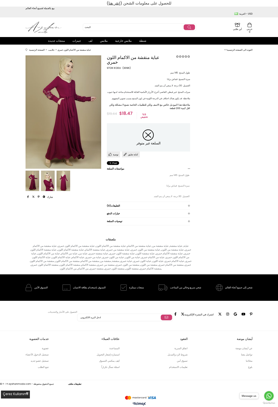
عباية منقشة (176, 246)
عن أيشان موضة (243, 348)
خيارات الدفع (113, 213)
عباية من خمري (93, 257)
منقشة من (105, 261)
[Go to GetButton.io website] (269, 403)
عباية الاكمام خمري (174, 261)
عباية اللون (158, 261)
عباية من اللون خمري (113, 257)
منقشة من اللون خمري (127, 265)
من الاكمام (83, 268)
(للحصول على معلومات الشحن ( (139, 3)
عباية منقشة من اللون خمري (145, 249)
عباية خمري (126, 261)
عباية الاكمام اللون (61, 257)
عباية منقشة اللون (145, 253)
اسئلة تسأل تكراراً (110, 367)
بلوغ (250, 367)
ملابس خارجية (123, 41)
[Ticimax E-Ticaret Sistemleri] (139, 404)
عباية (186, 246)
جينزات (76, 41)
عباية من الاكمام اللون (48, 253)
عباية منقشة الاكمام (95, 249)
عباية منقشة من (160, 246)
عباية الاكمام (78, 257)
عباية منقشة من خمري (118, 249)
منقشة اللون (132, 268)
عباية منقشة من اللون (172, 249)
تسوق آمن (182, 361)
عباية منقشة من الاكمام (139, 246)
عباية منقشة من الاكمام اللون (111, 246)
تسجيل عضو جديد (40, 361)
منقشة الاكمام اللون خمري (44, 265)
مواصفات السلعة (115, 168)
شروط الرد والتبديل (178, 354)
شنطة (142, 41)
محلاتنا (249, 361)
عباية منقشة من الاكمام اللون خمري (76, 246)
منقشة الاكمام (88, 265)
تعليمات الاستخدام (178, 367)
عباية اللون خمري (142, 261)
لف (90, 41)
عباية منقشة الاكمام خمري (169, 253)
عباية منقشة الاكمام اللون (71, 249)
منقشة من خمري (106, 265)
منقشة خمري (96, 268)
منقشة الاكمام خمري (150, 268)
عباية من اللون (132, 257)
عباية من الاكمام (69, 253)
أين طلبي (237, 28)
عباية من (83, 253)
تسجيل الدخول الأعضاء (37, 354)
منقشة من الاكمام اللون (67, 261)
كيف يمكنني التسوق (109, 361)
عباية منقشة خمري (98, 253)
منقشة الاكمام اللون (70, 265)
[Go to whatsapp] (269, 396)
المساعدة (114, 348)
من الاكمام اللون (68, 268)
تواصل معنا (246, 354)
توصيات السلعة (114, 221)
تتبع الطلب (43, 367)
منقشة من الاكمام (90, 261)
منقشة (115, 261)
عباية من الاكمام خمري (153, 257)
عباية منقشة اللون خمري (122, 253)
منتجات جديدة (56, 41)
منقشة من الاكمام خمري (171, 265)
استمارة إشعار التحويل (108, 354)
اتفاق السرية (181, 348)
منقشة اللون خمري (114, 268)
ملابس (104, 41)
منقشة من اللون (149, 265)
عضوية (45, 348)
